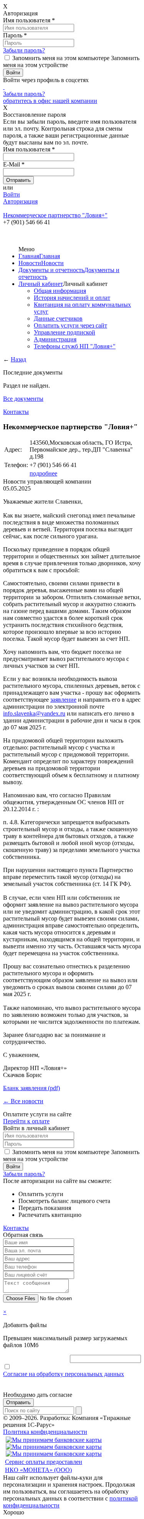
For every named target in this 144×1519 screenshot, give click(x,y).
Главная (28, 256)
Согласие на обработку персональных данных (63, 1374)
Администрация (55, 339)
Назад (18, 359)
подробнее (43, 473)
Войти (11, 194)
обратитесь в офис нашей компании (50, 100)
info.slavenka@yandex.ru (34, 713)
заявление (63, 699)
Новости (29, 263)
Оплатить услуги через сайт (70, 325)
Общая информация (60, 290)
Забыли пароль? (24, 50)
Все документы (23, 398)
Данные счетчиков (58, 318)
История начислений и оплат (72, 297)
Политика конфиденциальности (45, 1431)
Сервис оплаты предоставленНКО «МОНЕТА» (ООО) (43, 1466)
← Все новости (23, 1101)
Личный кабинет (40, 284)
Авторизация (20, 201)
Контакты (16, 411)
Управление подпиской (64, 332)
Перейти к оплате (26, 1121)
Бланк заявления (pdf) (31, 1088)
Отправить (18, 1402)
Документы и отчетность (51, 270)
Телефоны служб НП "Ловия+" (75, 346)
